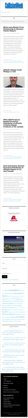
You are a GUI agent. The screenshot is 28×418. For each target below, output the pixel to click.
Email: (3, 263)
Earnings (4, 309)
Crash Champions (22, 307)
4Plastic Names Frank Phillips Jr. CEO (12, 71)
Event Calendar (7, 403)
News (10, 59)
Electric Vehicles (11, 309)
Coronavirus (16, 307)
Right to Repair (13, 319)
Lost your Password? (13, 279)
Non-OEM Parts (7, 317)
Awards (18, 299)
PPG (14, 158)
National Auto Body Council (20, 311)
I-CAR (18, 309)
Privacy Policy (6, 401)
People (11, 62)
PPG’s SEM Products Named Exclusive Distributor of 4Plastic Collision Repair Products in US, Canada (13, 123)
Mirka (8, 62)
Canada (10, 303)
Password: (4, 268)
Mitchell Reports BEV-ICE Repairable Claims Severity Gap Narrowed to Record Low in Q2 (13, 362)
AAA (3, 290)
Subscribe (4, 279)
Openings (14, 317)
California (5, 303)
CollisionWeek (14, 6)
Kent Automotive (10, 200)
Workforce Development (15, 321)
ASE (19, 296)
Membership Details (8, 383)
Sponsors (5, 387)
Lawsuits (22, 309)
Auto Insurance (9, 298)
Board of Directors (14, 301)
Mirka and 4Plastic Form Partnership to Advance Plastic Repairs (13, 29)
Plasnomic (15, 62)
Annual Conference (15, 296)
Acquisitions (13, 290)
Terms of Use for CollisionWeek (11, 392)
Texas (23, 319)
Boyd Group (21, 301)
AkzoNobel (9, 296)
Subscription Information (9, 389)
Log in (18, 414)
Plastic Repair (21, 62)
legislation (5, 312)
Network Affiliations (8, 314)
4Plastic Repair (12, 112)
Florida (16, 309)
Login (4, 379)
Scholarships (19, 319)
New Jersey (18, 314)
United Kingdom (5, 321)
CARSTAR (9, 305)
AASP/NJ (6, 290)
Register (5, 385)
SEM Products (18, 158)
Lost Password (7, 381)
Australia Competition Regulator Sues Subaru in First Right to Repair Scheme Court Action (13, 332)
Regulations (8, 319)
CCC (12, 305)
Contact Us (6, 399)
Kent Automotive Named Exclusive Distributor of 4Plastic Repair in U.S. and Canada (13, 168)
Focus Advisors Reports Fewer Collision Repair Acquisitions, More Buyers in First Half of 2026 (14, 369)
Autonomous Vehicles (12, 299)
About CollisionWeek (8, 398)
